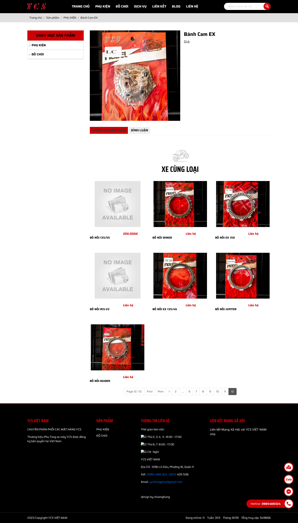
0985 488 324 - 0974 (161, 474)
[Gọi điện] (289, 504)
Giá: (187, 42)
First (150, 391)
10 (217, 391)
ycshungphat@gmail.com (166, 482)
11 (225, 391)
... (182, 391)
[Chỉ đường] (289, 467)
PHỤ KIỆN (39, 45)
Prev (161, 391)
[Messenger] (289, 492)
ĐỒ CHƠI (38, 54)
